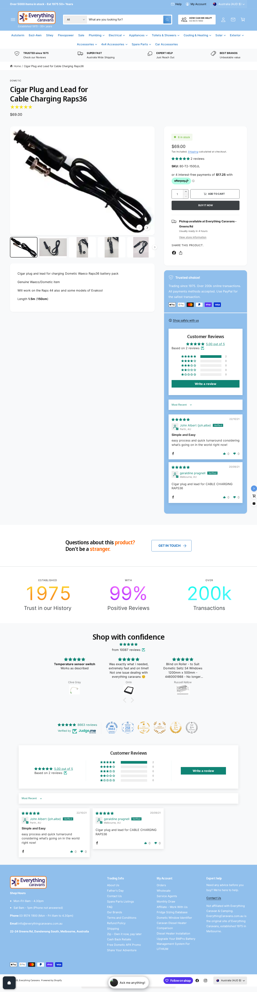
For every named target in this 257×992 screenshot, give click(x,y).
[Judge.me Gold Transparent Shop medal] (144, 728)
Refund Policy (116, 923)
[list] (128, 55)
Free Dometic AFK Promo (124, 945)
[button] (13, 19)
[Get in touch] (233, 19)
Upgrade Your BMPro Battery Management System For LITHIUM (176, 944)
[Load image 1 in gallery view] (23, 247)
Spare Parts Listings (120, 901)
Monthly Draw (166, 901)
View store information (192, 237)
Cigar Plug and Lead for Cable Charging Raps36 (54, 66)
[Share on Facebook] (174, 252)
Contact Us (114, 896)
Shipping (193, 151)
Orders (161, 885)
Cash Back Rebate (119, 939)
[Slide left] (139, 228)
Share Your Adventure (122, 950)
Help (178, 4)
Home (17, 66)
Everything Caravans (29, 980)
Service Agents (167, 896)
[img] (181, 419)
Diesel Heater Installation (173, 933)
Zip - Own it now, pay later (124, 934)
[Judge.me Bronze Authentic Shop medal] (160, 728)
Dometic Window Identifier (174, 917)
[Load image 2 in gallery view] (53, 247)
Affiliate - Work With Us (172, 907)
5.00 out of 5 (215, 344)
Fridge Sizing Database (172, 912)
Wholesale (164, 890)
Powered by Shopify (51, 980)
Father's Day (115, 890)
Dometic (15, 80)
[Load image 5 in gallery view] (141, 247)
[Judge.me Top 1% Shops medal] (176, 728)
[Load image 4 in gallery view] (111, 247)
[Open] (9, 982)
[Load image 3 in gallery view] (82, 247)
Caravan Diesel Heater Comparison (172, 925)
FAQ (109, 907)
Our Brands (114, 912)
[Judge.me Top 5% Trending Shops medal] (192, 728)
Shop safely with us (186, 320)
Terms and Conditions (121, 917)
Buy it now (205, 205)
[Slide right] (147, 228)
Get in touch (169, 545)
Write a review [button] (205, 384)
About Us (113, 885)
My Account (198, 4)
